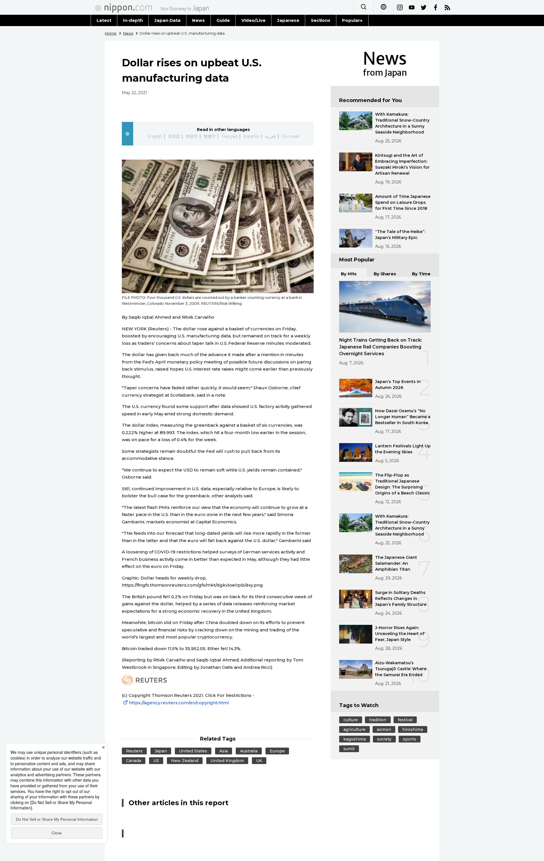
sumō (349, 748)
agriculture (354, 729)
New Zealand (184, 760)
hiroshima (412, 729)
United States (193, 751)
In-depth (133, 20)
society (384, 739)
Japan (161, 751)
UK (259, 760)
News (198, 20)
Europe (277, 751)
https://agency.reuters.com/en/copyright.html (179, 702)
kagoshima (354, 739)
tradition (377, 719)
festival (405, 719)
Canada (133, 760)
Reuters (134, 751)
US (156, 760)
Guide (223, 20)
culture (350, 719)
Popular (351, 20)
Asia (223, 751)
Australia (249, 751)
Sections (321, 20)
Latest (104, 20)
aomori (384, 729)
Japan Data (167, 20)
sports (409, 739)
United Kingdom (227, 760)
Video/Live (253, 20)
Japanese (288, 20)
